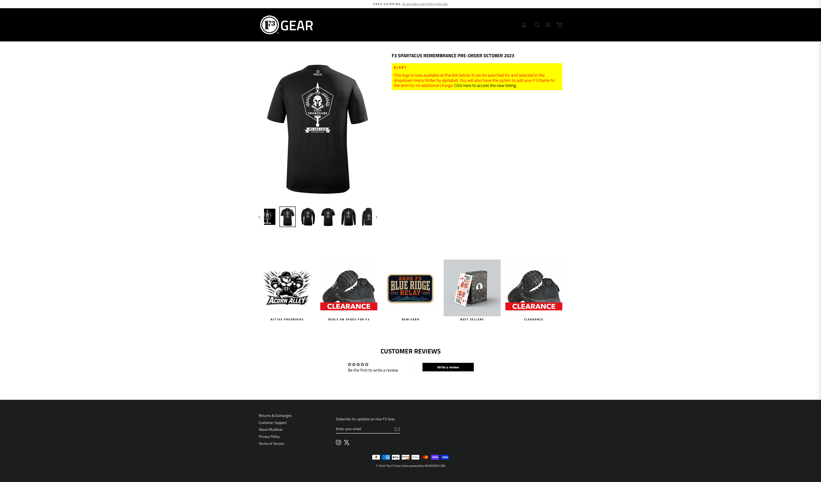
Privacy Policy (269, 436)
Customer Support (273, 422)
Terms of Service (271, 443)
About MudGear (271, 429)
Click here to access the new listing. (485, 85)
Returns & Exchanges (275, 415)
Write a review (448, 367)
